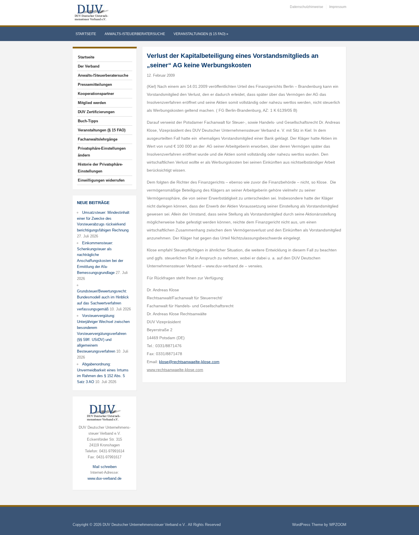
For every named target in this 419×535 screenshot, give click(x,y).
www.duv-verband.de (104, 478)
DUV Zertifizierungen (96, 112)
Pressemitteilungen (95, 84)
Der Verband (88, 66)
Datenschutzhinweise (306, 7)
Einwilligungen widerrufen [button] (101, 180)
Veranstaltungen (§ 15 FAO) (201, 34)
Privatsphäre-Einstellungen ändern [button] (102, 151)
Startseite (86, 34)
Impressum (337, 7)
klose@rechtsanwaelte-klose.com (189, 361)
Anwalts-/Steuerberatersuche (135, 34)
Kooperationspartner (96, 93)
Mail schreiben (105, 467)
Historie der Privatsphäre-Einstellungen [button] (100, 167)
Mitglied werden (92, 103)
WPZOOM (337, 524)
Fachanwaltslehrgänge (97, 139)
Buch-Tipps (88, 121)
